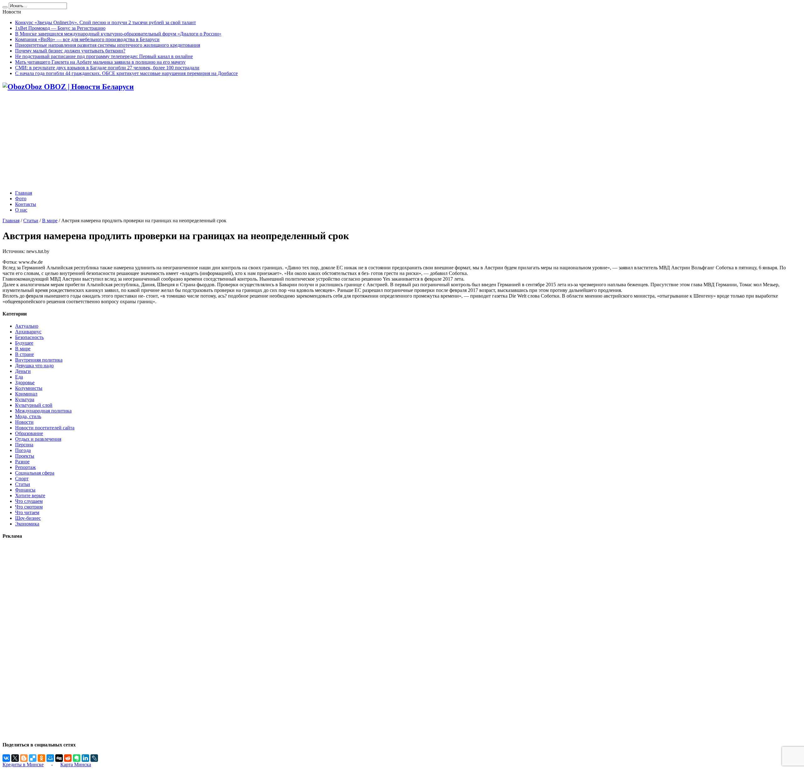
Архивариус (28, 331)
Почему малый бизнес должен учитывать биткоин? (70, 50)
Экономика (27, 523)
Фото (20, 198)
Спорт (22, 478)
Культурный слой (33, 405)
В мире (49, 220)
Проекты (24, 456)
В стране (24, 354)
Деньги (23, 371)
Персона (24, 444)
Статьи (30, 220)
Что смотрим (29, 506)
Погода (23, 450)
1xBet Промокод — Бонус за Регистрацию (60, 28)
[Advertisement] (402, 141)
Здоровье (25, 382)
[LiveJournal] (94, 758)
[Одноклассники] (41, 758)
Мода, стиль (28, 416)
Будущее (24, 343)
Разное (22, 461)
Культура (24, 399)
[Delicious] (32, 758)
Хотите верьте (30, 495)
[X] (15, 758)
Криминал (26, 393)
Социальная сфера (34, 473)
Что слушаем (29, 501)
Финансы (25, 490)
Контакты (25, 204)
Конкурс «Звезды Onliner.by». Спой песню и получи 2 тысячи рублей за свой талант (105, 22)
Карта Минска (75, 764)
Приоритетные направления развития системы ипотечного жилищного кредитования (107, 45)
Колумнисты (28, 388)
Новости (24, 422)
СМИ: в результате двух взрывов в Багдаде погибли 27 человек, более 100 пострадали (107, 67)
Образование (29, 433)
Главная (23, 193)
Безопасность (29, 337)
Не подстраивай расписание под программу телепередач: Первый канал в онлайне (104, 56)
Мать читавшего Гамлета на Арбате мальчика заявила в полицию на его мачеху (100, 62)
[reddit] (68, 758)
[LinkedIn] (85, 758)
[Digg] (59, 758)
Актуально (26, 326)
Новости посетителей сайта (44, 427)
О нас (21, 210)
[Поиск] (5, 7)
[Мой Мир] (50, 758)
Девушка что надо (34, 365)
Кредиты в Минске (23, 764)
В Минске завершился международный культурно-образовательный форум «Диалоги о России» (118, 33)
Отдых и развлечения (38, 439)
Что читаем (27, 512)
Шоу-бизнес (28, 518)
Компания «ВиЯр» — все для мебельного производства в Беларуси (87, 39)
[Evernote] (76, 758)
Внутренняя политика (38, 360)
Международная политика (43, 410)
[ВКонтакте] (6, 758)
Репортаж (25, 467)
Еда (19, 377)
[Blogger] (24, 758)
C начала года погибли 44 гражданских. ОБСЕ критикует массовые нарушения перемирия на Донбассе (126, 73)
